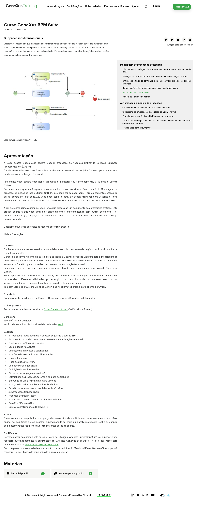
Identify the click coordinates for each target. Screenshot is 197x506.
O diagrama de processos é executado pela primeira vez (149, 112)
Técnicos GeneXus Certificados (41, 444)
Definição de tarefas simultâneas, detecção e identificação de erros (155, 76)
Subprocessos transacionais (136, 92)
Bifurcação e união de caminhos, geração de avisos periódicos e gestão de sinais (156, 82)
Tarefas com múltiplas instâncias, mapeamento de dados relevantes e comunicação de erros (156, 122)
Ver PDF (32, 140)
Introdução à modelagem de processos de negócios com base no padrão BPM (157, 71)
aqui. (60, 324)
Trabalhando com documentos (137, 128)
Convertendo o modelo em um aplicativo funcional (146, 107)
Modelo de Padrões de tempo (136, 97)
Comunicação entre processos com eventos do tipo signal (150, 88)
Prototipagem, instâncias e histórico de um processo (147, 116)
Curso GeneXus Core (55, 309)
